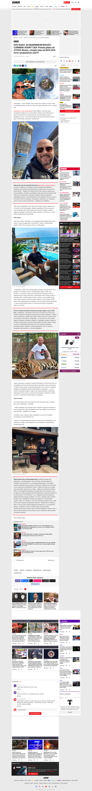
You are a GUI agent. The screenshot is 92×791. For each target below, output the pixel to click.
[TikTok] (72, 61)
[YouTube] (69, 61)
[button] (55, 56)
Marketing (27, 783)
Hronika (20, 37)
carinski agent (18, 573)
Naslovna (16, 37)
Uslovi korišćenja (63, 783)
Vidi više (70, 712)
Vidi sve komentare (35, 713)
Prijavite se (34, 773)
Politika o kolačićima (43, 783)
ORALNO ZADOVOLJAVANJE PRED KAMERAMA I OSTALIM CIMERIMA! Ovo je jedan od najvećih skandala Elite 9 (51, 9)
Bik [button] (63, 697)
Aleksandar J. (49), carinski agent (23, 111)
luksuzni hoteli (47, 570)
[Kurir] (16, 2)
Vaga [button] (78, 697)
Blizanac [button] (66, 697)
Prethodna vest (20, 560)
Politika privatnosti (56, 783)
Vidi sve (70, 287)
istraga (16, 570)
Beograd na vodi (37, 570)
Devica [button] (75, 697)
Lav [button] (72, 697)
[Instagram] (64, 61)
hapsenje (22, 570)
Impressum (36, 783)
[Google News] (78, 61)
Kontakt (31, 783)
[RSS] (75, 61)
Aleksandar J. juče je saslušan (46, 185)
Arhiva (49, 783)
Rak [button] (70, 697)
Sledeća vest (51, 560)
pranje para (29, 570)
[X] (67, 61)
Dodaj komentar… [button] (22, 709)
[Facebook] (61, 61)
